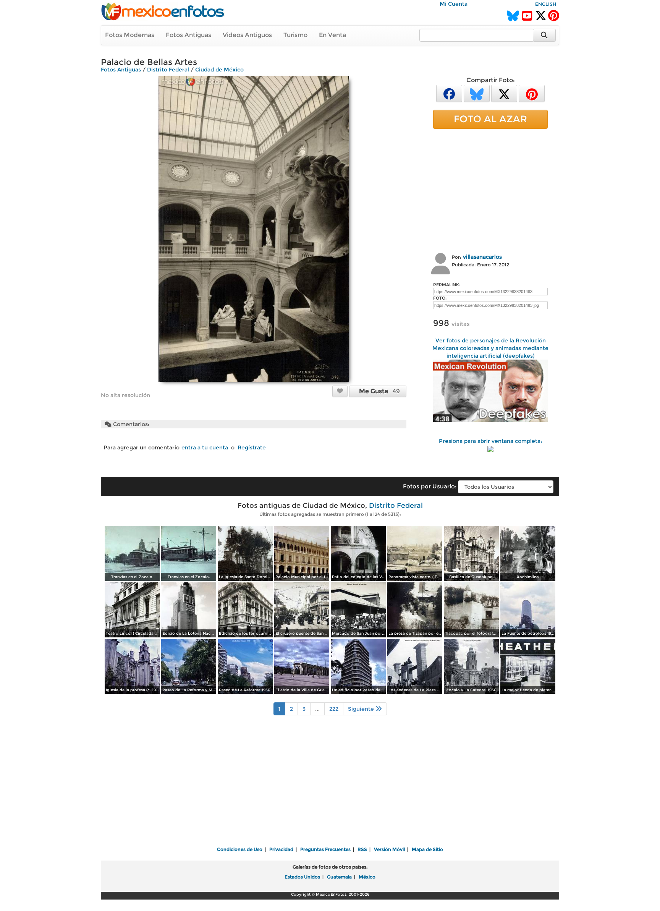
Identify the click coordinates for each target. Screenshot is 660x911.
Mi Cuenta (453, 3)
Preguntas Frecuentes (325, 849)
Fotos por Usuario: (429, 486)
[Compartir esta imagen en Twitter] (504, 93)
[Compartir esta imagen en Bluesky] (477, 93)
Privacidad (281, 849)
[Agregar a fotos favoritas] (340, 390)
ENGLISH (545, 4)
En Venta (332, 35)
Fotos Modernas (129, 35)
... (317, 708)
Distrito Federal (168, 69)
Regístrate (252, 447)
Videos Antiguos (247, 35)
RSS (362, 849)
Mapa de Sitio (427, 849)
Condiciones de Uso (239, 849)
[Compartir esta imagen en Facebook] (449, 93)
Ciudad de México (219, 69)
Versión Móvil (389, 849)
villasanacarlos (482, 256)
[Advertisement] (490, 189)
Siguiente (361, 708)
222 (333, 708)
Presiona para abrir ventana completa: (490, 441)
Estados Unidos (302, 877)
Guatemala (339, 877)
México (367, 877)
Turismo (295, 35)
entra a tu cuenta (204, 447)
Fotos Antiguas (188, 35)
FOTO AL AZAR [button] (490, 119)
